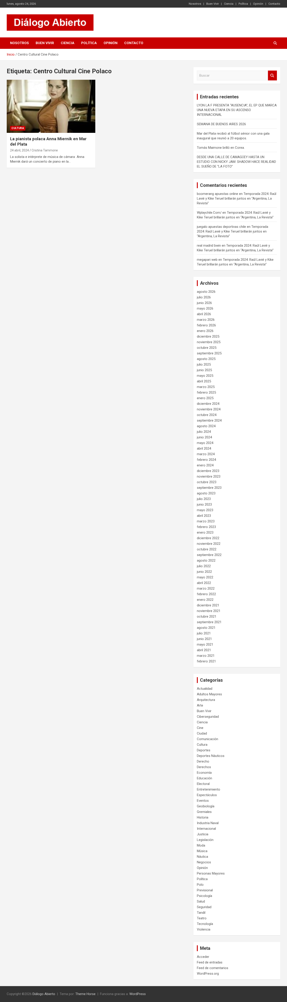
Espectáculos (207, 795)
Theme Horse (85, 994)
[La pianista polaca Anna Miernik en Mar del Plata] (51, 106)
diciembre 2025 (208, 336)
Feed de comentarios (212, 968)
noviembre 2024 (208, 409)
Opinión (258, 3)
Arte (200, 705)
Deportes (203, 750)
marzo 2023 (206, 521)
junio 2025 (204, 370)
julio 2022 (204, 566)
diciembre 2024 (208, 404)
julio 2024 (204, 432)
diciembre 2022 (208, 538)
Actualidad (204, 689)
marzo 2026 (206, 320)
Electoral (203, 784)
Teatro (202, 918)
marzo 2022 (206, 588)
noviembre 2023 (208, 476)
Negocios (204, 862)
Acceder (203, 957)
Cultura (17, 128)
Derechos (204, 767)
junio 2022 (204, 572)
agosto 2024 (206, 426)
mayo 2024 (205, 443)
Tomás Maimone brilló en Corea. (221, 148)
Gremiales (204, 812)
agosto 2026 (206, 292)
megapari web (207, 260)
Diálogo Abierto (44, 994)
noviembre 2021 (208, 611)
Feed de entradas (209, 962)
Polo (200, 885)
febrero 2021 (206, 661)
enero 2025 (205, 398)
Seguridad (204, 907)
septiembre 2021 (209, 622)
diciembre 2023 (208, 471)
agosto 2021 (206, 628)
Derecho (203, 761)
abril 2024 (204, 448)
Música (202, 851)
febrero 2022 (206, 594)
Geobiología (205, 806)
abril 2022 (204, 583)
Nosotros (195, 3)
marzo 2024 (206, 454)
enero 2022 (205, 600)
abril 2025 (204, 381)
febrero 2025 (206, 392)
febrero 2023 (206, 527)
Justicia (202, 834)
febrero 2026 (206, 325)
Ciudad (202, 733)
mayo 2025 (205, 376)
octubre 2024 (206, 415)
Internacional (206, 829)
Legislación (205, 840)
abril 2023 (204, 516)
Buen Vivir (212, 3)
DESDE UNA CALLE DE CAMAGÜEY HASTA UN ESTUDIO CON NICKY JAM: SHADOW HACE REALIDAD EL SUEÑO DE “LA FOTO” (236, 161)
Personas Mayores (211, 873)
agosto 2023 (206, 493)
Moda (201, 845)
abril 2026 (204, 314)
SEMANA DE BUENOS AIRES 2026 (221, 124)
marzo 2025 (206, 387)
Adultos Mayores (209, 694)
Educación (204, 778)
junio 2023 (204, 504)
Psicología (204, 896)
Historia (202, 817)
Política (243, 3)
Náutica (202, 857)
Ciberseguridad (208, 717)
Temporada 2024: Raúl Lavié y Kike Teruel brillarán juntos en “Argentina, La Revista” (236, 198)
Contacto (274, 3)
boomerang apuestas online (217, 194)
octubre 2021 (206, 616)
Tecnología (205, 924)
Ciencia (228, 3)
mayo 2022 (205, 577)
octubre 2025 (206, 348)
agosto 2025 (206, 359)
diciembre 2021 (208, 605)
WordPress (137, 994)
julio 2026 (204, 297)
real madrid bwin (209, 245)
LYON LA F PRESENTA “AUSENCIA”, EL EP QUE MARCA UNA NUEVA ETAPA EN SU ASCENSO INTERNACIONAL (237, 110)
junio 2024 (204, 437)
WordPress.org (208, 974)
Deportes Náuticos (210, 756)
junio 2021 (204, 639)
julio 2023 (204, 499)
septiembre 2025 (209, 353)
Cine (200, 728)
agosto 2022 (206, 560)
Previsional (205, 890)
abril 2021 (204, 650)
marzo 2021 (206, 656)
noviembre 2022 (208, 544)
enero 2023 (205, 532)
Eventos (203, 801)
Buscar (272, 76)
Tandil (201, 913)
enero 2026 (205, 331)
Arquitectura (206, 700)
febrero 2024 (206, 460)
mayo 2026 (205, 308)
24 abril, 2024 (19, 150)
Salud (201, 901)
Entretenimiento (208, 789)
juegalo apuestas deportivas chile (221, 227)
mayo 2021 (205, 644)
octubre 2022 (206, 549)
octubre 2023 (206, 482)
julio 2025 (204, 364)
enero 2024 (205, 465)
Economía (204, 773)
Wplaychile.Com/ (209, 213)
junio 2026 (204, 303)
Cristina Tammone (45, 150)
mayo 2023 (205, 510)
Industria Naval (208, 823)
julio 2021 (204, 633)
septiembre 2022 (209, 555)
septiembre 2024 (209, 420)
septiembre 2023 (209, 488)
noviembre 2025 (208, 342)
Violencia (203, 929)
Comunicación (207, 739)
